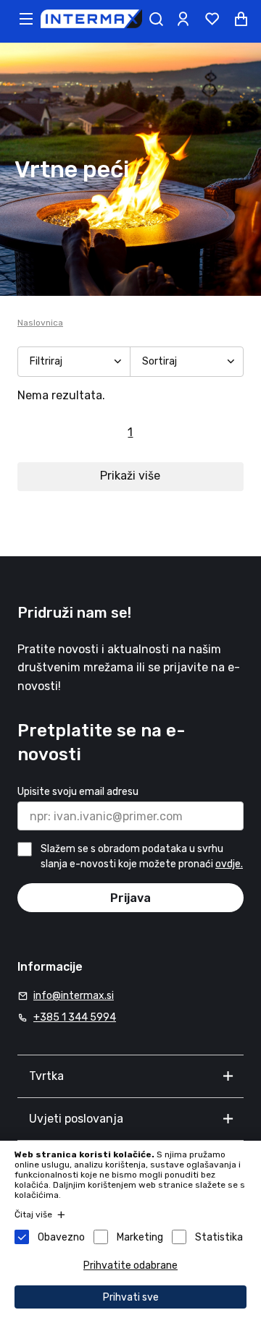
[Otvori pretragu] (156, 19)
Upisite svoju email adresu (77, 792)
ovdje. (229, 864)
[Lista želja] (211, 18)
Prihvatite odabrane (130, 1265)
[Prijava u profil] (182, 18)
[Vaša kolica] (240, 18)
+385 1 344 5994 (74, 1017)
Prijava (130, 898)
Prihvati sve (131, 1297)
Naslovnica (40, 323)
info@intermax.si (73, 996)
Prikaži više (130, 475)
